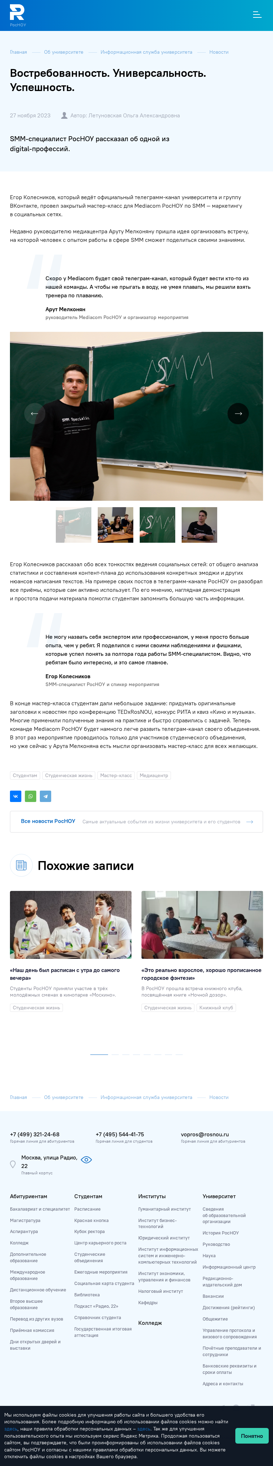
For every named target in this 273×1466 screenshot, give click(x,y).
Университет (219, 1196)
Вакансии (213, 1296)
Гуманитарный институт (164, 1209)
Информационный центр (229, 1267)
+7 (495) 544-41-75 (120, 1134)
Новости (219, 52)
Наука (209, 1255)
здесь (10, 1428)
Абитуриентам (28, 1196)
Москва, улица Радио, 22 (49, 1161)
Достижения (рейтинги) (229, 1307)
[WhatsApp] (30, 796)
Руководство (216, 1244)
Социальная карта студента (104, 1283)
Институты (152, 1196)
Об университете (64, 52)
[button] (256, 338)
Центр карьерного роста (100, 1242)
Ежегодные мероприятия (101, 1272)
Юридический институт (164, 1238)
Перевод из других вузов (36, 1319)
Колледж (19, 1242)
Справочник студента (97, 1317)
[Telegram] (45, 796)
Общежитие (215, 1319)
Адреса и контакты (223, 1383)
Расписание (87, 1209)
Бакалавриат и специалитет (40, 1209)
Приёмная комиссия (32, 1330)
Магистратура (25, 1220)
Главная (19, 52)
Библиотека (87, 1294)
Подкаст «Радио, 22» (96, 1306)
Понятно (252, 1435)
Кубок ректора (89, 1231)
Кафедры (147, 1302)
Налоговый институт (160, 1291)
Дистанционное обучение (38, 1289)
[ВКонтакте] (15, 796)
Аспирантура (24, 1231)
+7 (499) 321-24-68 (34, 1134)
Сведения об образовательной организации (224, 1215)
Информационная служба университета (147, 52)
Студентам (88, 1196)
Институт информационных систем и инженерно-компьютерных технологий (168, 1255)
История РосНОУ (221, 1233)
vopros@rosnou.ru (205, 1134)
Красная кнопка (91, 1220)
